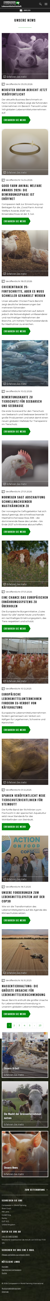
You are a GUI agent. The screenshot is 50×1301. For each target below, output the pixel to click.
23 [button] (40, 1025)
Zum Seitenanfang (35, 1189)
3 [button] (19, 1025)
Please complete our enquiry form (16, 1255)
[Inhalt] (45, 4)
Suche (4, 1273)
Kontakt (5, 1267)
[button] (34, 1025)
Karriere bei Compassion (11, 1270)
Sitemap (5, 1292)
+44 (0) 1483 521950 (10, 1237)
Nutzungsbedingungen (11, 1288)
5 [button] (29, 1025)
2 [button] (14, 1025)
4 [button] (24, 1025)
